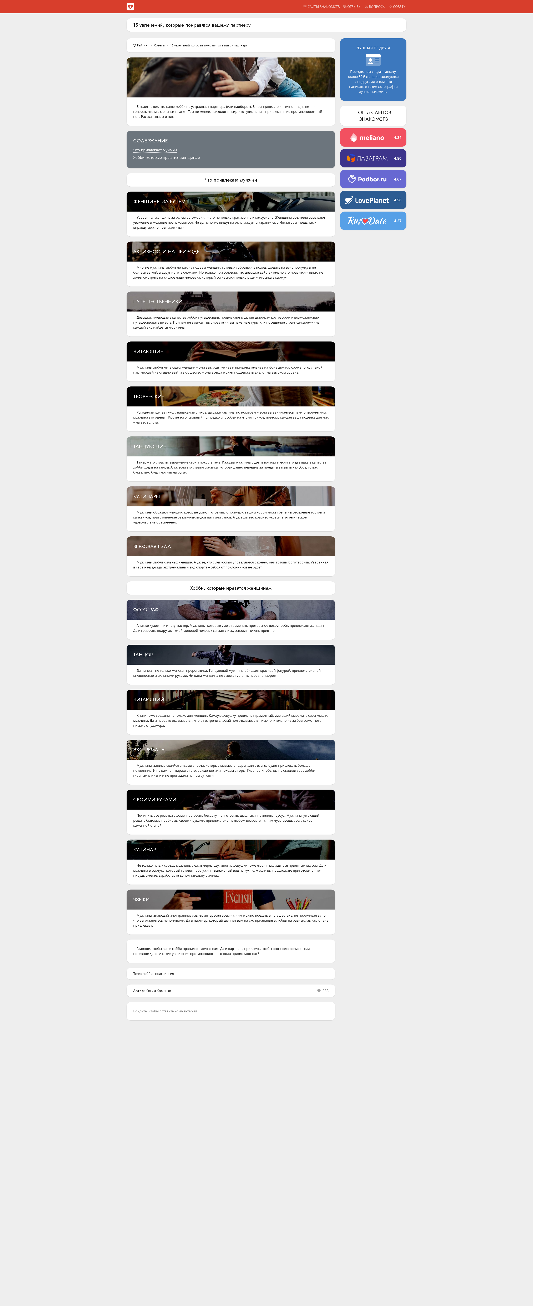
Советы (159, 45)
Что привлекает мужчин (155, 149)
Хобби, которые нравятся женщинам (166, 157)
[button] (323, 991)
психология (164, 973)
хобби (148, 973)
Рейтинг (143, 45)
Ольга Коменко (158, 990)
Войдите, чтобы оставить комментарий (165, 1011)
